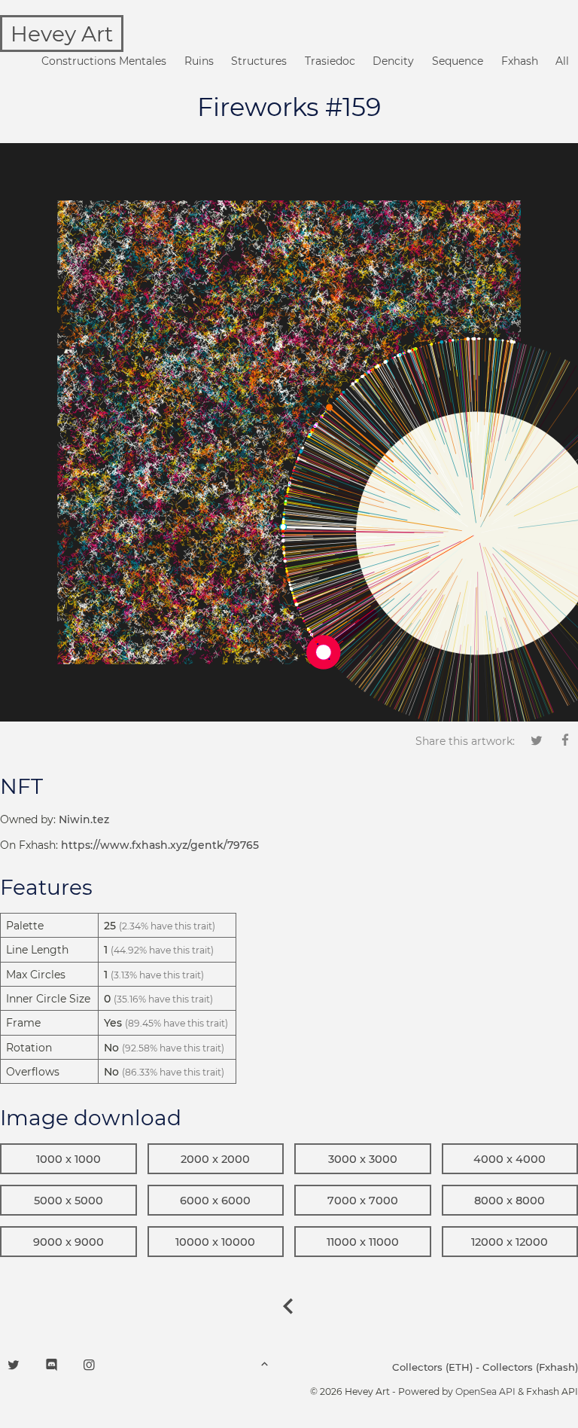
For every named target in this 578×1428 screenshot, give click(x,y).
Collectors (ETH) (432, 1367)
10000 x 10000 (215, 1242)
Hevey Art (62, 34)
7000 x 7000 (362, 1200)
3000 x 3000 (362, 1159)
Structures (259, 61)
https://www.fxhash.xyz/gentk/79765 (160, 845)
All (562, 61)
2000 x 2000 (215, 1159)
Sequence (457, 61)
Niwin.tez (84, 819)
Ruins (199, 61)
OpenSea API (485, 1391)
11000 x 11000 (363, 1242)
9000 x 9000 (68, 1242)
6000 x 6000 (215, 1200)
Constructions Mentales (103, 61)
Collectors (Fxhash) (530, 1367)
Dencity (393, 61)
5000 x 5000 (68, 1200)
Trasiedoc (330, 61)
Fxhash (519, 61)
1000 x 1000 (68, 1159)
